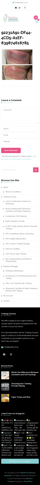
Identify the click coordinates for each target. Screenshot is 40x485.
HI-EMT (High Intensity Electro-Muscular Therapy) (21, 227)
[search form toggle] (25, 8)
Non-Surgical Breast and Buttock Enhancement (18, 260)
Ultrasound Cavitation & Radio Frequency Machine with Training (21, 289)
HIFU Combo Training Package (17, 244)
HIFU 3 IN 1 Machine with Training (18, 283)
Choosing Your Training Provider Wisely (21, 385)
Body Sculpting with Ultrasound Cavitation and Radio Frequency (18, 210)
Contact (6, 301)
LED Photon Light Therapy (16, 254)
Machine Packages (10, 266)
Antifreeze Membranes (14, 271)
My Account (8, 296)
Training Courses (9, 197)
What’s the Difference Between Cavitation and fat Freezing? (25, 373)
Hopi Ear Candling (12, 249)
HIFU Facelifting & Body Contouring (19, 234)
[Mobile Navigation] (36, 17)
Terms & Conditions (13, 192)
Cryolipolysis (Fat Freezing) (16, 216)
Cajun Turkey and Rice (21, 397)
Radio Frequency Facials (15, 221)
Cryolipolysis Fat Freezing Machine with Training (20, 277)
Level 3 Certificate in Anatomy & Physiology (18, 202)
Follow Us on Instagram (21, 461)
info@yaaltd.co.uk (11, 347)
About (5, 187)
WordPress (28, 481)
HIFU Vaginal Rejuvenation (15, 239)
